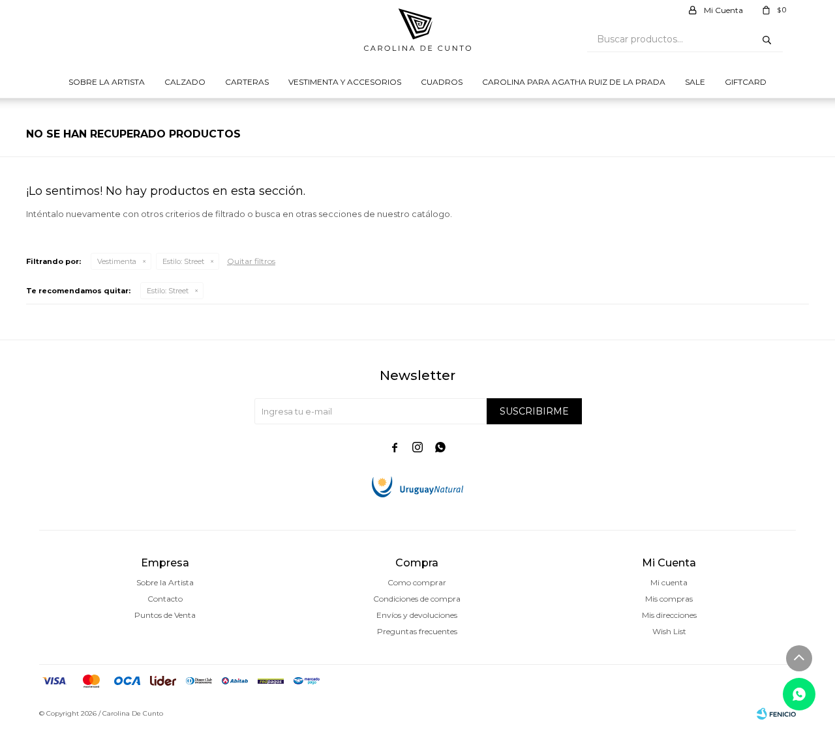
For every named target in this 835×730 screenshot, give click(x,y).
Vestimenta (116, 261)
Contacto (165, 599)
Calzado (184, 82)
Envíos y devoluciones (416, 615)
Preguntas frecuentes (417, 631)
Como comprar (416, 582)
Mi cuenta (669, 582)
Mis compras (669, 599)
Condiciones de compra (417, 599)
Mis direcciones (669, 615)
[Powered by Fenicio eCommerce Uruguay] (776, 713)
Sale (695, 82)
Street (183, 261)
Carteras (247, 82)
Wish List (669, 631)
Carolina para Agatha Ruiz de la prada (573, 82)
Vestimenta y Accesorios (344, 82)
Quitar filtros (251, 261)
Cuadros (442, 82)
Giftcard (746, 82)
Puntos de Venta (165, 615)
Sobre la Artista (106, 82)
